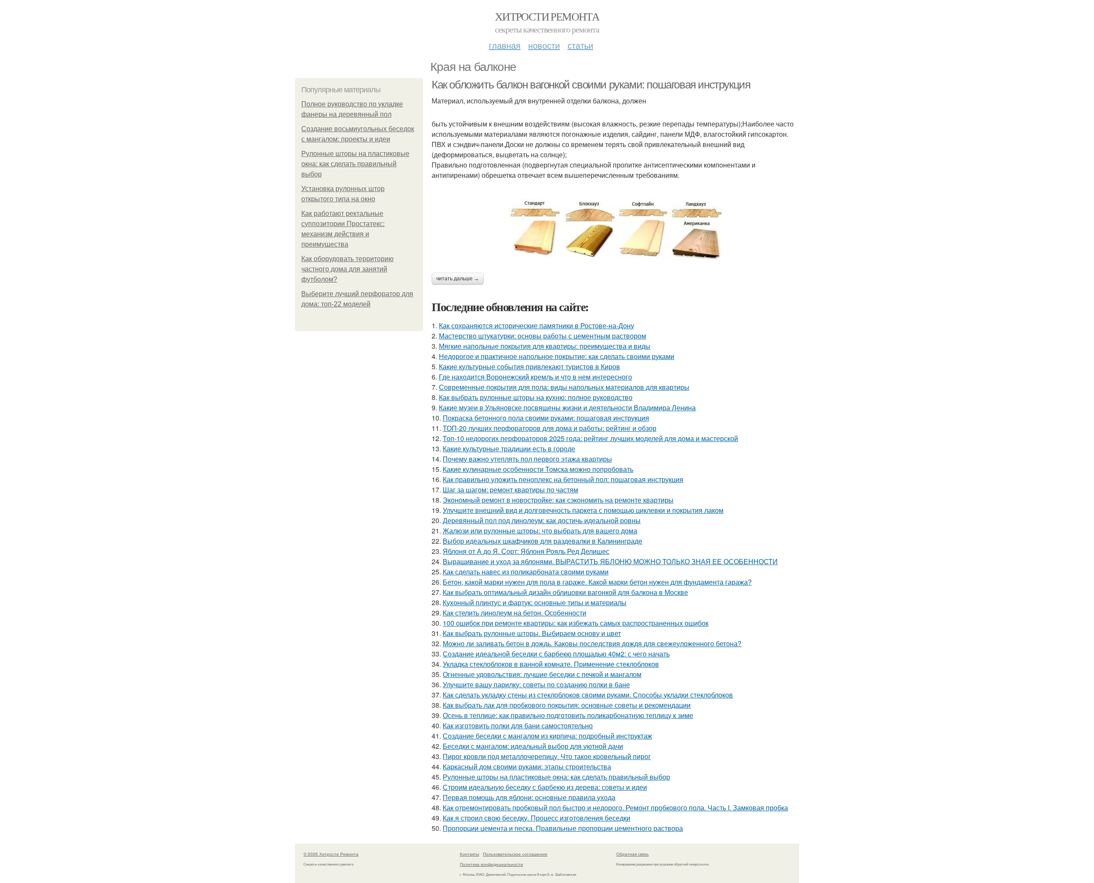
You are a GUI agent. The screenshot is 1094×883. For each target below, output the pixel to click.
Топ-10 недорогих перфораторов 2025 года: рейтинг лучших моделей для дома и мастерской (590, 438)
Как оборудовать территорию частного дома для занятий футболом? (347, 269)
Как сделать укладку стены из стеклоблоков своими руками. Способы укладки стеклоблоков (588, 695)
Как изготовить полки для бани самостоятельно (518, 725)
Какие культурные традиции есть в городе (509, 448)
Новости (544, 45)
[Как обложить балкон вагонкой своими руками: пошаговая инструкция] (615, 229)
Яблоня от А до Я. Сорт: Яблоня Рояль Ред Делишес (526, 551)
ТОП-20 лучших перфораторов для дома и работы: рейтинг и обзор (549, 428)
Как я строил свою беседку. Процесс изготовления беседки (536, 818)
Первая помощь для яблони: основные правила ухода (529, 797)
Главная (505, 45)
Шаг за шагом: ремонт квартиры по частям (510, 489)
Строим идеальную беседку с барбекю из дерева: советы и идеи (545, 787)
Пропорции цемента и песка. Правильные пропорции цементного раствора (563, 828)
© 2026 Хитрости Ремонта (331, 854)
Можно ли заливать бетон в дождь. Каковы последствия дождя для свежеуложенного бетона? (592, 643)
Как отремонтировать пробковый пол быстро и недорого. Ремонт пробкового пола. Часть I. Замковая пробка (615, 807)
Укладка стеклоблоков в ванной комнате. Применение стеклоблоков (551, 664)
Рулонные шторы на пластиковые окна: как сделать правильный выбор (355, 164)
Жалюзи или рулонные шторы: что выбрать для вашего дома (540, 531)
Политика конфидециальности (491, 864)
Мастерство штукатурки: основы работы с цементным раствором (542, 336)
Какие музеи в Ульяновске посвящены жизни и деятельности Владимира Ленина (567, 407)
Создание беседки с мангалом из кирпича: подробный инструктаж (547, 736)
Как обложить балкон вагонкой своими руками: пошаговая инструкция (591, 84)
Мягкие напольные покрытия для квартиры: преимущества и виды (544, 346)
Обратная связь (632, 854)
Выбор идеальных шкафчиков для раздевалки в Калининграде (542, 541)
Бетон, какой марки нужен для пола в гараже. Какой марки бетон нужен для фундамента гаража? (597, 582)
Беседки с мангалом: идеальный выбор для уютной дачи (533, 746)
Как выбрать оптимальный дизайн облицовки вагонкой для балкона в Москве (565, 592)
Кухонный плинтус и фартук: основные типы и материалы (534, 602)
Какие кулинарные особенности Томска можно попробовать (538, 469)
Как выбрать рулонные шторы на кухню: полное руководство (535, 397)
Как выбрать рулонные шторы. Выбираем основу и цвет (532, 633)
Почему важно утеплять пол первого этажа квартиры (527, 459)
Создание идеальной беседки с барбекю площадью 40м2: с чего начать (556, 654)
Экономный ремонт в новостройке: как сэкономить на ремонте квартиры (558, 500)
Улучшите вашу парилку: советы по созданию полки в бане (536, 684)
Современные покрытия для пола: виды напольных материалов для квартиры (564, 387)
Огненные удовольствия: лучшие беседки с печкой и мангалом (542, 674)
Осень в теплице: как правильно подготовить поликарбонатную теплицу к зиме (568, 715)
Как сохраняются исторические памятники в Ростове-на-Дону (536, 325)
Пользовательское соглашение (515, 854)
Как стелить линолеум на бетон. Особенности (514, 613)
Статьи (580, 45)
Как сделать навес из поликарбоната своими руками (526, 572)
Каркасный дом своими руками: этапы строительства (527, 766)
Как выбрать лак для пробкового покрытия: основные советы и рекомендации (567, 705)
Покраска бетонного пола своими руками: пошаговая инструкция (546, 418)
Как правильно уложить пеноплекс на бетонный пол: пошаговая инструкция (563, 479)
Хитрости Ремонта (547, 16)
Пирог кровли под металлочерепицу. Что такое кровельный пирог (547, 756)
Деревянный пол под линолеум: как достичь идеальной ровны (542, 520)
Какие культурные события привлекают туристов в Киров (529, 366)
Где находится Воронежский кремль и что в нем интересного (535, 377)
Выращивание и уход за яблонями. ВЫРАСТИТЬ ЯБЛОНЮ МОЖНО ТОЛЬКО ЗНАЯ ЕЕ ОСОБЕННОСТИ (610, 561)
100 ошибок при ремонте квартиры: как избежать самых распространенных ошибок (576, 623)
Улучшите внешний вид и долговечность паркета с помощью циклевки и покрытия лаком (583, 510)
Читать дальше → (457, 279)
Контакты (469, 854)
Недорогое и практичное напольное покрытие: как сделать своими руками (556, 356)
